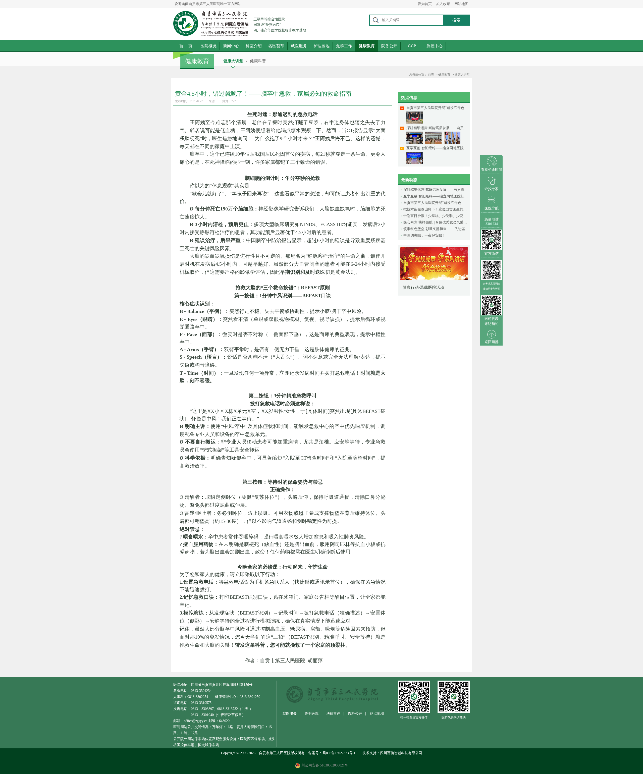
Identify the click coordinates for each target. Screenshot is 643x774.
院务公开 (389, 46)
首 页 (185, 46)
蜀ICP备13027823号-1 (338, 753)
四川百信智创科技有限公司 (401, 753)
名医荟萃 (276, 46)
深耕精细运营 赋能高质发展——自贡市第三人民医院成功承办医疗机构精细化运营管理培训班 (436, 190)
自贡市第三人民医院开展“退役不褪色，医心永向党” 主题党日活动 (436, 203)
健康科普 (258, 61)
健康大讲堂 (233, 61)
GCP (412, 46)
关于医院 (311, 713)
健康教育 (367, 46)
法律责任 (333, 713)
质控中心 (434, 46)
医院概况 (208, 46)
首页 (431, 74)
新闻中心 (231, 46)
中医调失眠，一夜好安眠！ (424, 235)
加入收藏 (443, 4)
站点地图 (377, 713)
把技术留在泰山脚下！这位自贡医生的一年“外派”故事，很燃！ (436, 209)
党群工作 (344, 46)
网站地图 (461, 4)
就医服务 (299, 46)
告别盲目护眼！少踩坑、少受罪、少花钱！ (436, 216)
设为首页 (425, 4)
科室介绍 (254, 46)
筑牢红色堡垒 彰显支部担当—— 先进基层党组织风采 (436, 229)
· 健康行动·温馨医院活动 (422, 287)
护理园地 (321, 46)
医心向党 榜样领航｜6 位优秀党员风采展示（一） (436, 222)
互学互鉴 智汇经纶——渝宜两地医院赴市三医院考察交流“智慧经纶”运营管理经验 (436, 196)
